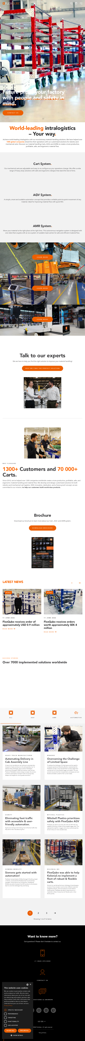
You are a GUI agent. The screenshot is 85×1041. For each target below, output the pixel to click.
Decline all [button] (24, 1030)
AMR (54, 717)
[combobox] (27, 985)
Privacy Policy (8, 1005)
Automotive (76, 717)
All (10, 717)
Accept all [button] (10, 1030)
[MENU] (80, 3)
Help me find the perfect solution (42, 368)
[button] (71, 3)
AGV (33, 717)
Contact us (13, 113)
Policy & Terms (42, 1033)
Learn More (42, 257)
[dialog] (17, 1010)
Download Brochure (42, 528)
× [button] (30, 984)
